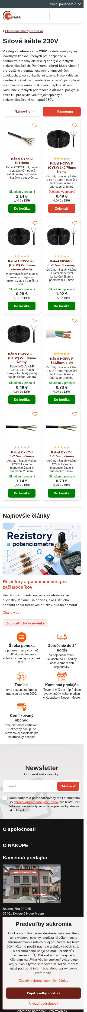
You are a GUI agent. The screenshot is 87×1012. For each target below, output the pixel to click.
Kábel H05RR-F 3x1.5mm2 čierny (61, 263)
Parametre (64, 111)
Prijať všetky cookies (43, 993)
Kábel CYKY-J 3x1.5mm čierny (61, 454)
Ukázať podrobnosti (43, 1003)
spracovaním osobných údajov (36, 802)
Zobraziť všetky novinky (25, 623)
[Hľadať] (55, 15)
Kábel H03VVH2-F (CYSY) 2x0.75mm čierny (22, 358)
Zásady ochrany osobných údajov (43, 980)
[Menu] (78, 15)
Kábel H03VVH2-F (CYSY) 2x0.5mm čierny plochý (22, 265)
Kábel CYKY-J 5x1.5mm (22, 161)
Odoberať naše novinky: (41, 774)
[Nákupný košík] (66, 15)
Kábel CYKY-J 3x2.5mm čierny (22, 454)
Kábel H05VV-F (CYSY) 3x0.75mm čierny (62, 167)
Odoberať (68, 786)
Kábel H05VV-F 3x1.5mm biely (61, 361)
